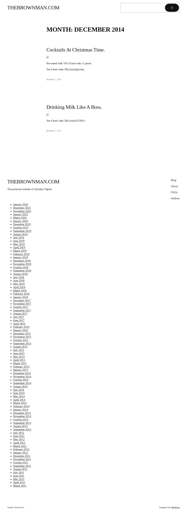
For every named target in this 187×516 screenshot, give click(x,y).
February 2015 (21, 366)
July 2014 (18, 389)
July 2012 (18, 432)
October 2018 (20, 267)
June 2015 (19, 353)
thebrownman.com (33, 7)
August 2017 (20, 313)
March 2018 (20, 290)
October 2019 (20, 227)
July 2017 (18, 316)
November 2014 (22, 376)
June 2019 (19, 240)
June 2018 (19, 280)
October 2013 (20, 419)
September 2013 (22, 422)
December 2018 (22, 260)
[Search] (172, 8)
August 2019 (20, 234)
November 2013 (22, 416)
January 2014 (20, 409)
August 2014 (20, 386)
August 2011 (20, 469)
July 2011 (18, 472)
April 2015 (19, 359)
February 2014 (21, 406)
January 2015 (20, 369)
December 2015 (22, 333)
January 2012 (20, 452)
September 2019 (22, 230)
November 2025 (22, 211)
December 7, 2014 (53, 79)
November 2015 (22, 336)
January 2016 (20, 330)
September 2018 (22, 270)
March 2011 (19, 485)
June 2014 (19, 393)
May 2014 (19, 396)
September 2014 (22, 383)
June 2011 (18, 475)
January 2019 (20, 257)
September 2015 (22, 343)
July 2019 (18, 237)
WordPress (175, 507)
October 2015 (20, 340)
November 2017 (22, 303)
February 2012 (21, 449)
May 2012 (19, 439)
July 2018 (18, 277)
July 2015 (18, 350)
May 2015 (19, 356)
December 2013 (22, 413)
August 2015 (20, 346)
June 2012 (19, 436)
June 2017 (19, 320)
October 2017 (20, 307)
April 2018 (19, 287)
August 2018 (20, 273)
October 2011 (20, 462)
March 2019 (20, 250)
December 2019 (22, 224)
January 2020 (20, 221)
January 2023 (20, 214)
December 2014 (22, 373)
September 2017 (22, 310)
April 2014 (19, 399)
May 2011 (19, 479)
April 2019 (19, 247)
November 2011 (22, 459)
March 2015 (20, 363)
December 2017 (22, 300)
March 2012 (20, 446)
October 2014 (20, 379)
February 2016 (21, 326)
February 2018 (21, 293)
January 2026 (20, 204)
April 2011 (19, 482)
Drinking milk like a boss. (74, 107)
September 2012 (22, 429)
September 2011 (22, 465)
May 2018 (19, 283)
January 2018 (20, 297)
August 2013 (20, 426)
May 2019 (19, 244)
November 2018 (22, 264)
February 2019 (21, 254)
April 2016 (19, 323)
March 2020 (20, 217)
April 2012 (19, 442)
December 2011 (22, 456)
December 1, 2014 (53, 131)
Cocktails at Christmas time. (75, 50)
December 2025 (22, 207)
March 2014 (20, 402)
